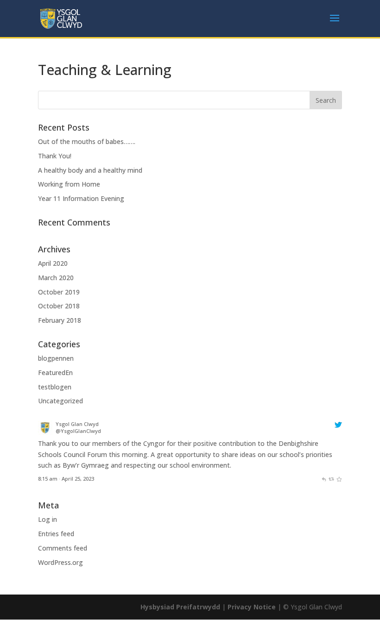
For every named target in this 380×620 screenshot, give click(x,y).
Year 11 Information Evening (81, 198)
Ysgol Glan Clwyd (77, 423)
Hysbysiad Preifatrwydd (180, 606)
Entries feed (56, 533)
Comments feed (62, 548)
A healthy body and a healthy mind (90, 170)
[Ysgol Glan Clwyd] (45, 432)
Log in (47, 519)
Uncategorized (60, 400)
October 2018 (59, 305)
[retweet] (331, 478)
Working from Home (69, 184)
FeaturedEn (55, 372)
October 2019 (59, 292)
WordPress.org (60, 562)
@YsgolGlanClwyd (78, 430)
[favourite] (339, 478)
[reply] (324, 478)
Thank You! (54, 155)
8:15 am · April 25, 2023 (66, 478)
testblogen (54, 386)
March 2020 (56, 277)
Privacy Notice (252, 606)
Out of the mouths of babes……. (86, 141)
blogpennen (56, 358)
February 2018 (59, 320)
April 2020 (53, 263)
